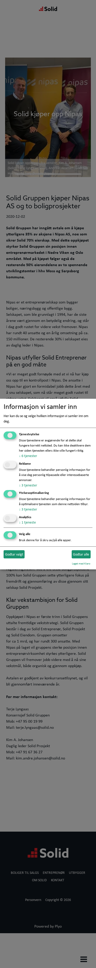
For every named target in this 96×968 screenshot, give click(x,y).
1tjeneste (27, 522)
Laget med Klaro (81, 563)
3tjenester (28, 485)
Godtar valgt (14, 554)
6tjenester (28, 455)
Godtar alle (81, 554)
